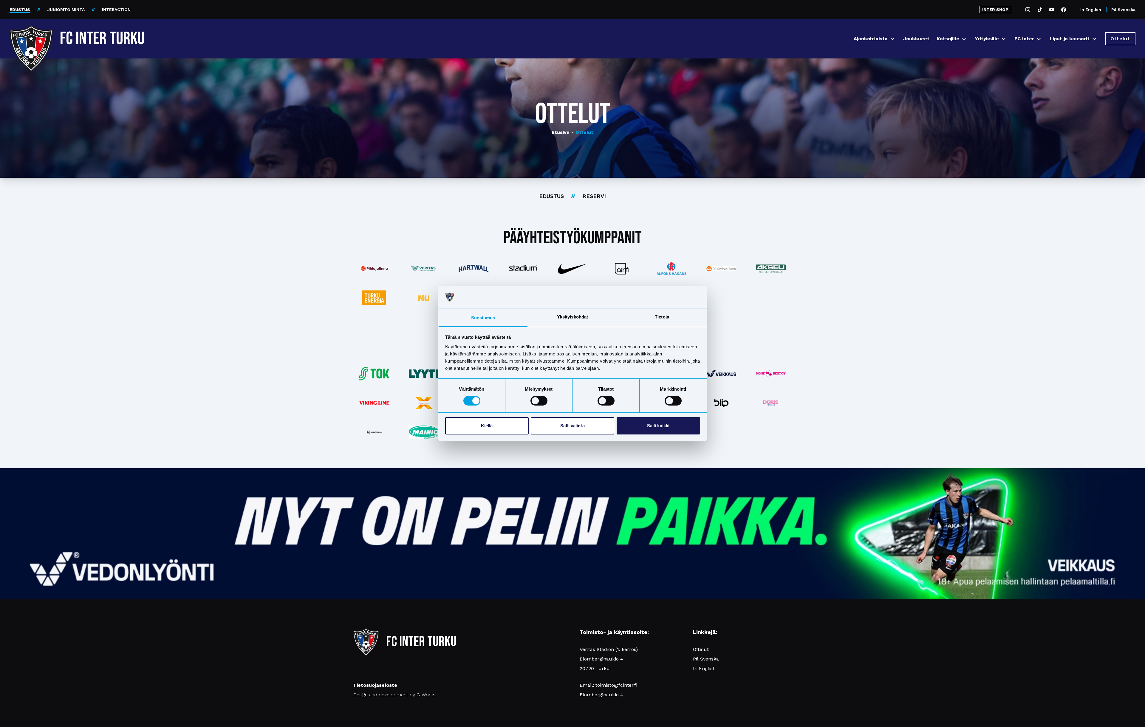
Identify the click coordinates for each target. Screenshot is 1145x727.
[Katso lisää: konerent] (771, 373)
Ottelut (582, 132)
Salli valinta (572, 425)
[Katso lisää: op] (721, 268)
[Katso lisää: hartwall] (473, 268)
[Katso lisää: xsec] (424, 402)
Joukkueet (916, 38)
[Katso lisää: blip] (721, 402)
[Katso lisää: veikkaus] (721, 373)
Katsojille (948, 38)
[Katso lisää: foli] (424, 297)
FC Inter (1024, 38)
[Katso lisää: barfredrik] (771, 402)
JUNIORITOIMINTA (66, 9)
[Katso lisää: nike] (572, 268)
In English (1090, 9)
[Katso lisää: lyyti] (424, 373)
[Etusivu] (31, 36)
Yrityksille (987, 38)
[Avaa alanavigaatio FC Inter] (1038, 39)
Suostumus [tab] (483, 317)
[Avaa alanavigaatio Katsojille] (964, 39)
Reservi (594, 196)
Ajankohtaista (871, 38)
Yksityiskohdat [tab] (572, 316)
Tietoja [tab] (662, 316)
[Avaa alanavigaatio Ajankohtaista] (892, 39)
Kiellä (487, 425)
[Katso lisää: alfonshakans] (671, 268)
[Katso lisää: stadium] (523, 268)
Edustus (551, 196)
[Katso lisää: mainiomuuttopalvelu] (424, 432)
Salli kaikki (658, 425)
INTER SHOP (995, 9)
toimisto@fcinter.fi (616, 685)
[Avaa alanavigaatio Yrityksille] (1003, 39)
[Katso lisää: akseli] (771, 268)
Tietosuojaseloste (375, 685)
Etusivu (561, 132)
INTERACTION (116, 9)
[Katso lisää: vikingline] (374, 402)
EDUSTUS (20, 9)
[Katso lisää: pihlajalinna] (374, 268)
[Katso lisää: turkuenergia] (374, 297)
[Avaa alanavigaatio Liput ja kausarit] (1094, 39)
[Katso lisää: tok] (374, 374)
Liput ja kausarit (1070, 38)
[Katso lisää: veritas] (424, 269)
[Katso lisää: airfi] (622, 268)
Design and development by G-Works (394, 694)
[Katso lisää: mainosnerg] (374, 432)
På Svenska (1123, 9)
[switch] (538, 401)
